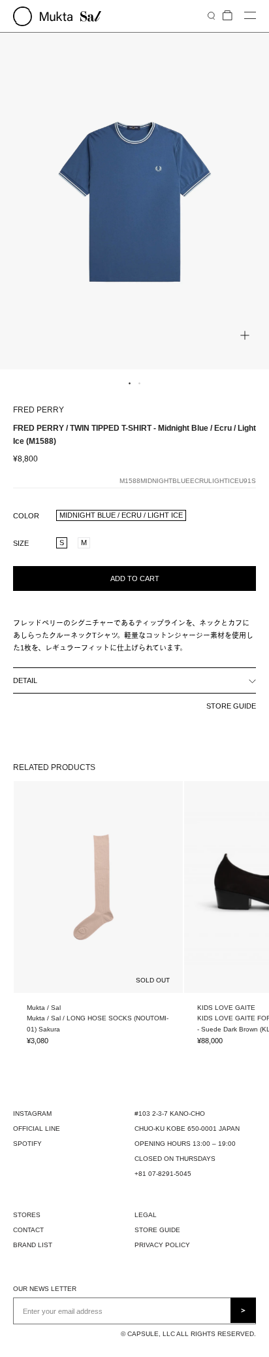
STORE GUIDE (231, 706)
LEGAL (145, 1214)
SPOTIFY (27, 1143)
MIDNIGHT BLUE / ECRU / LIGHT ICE (121, 515)
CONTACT (28, 1229)
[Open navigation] (250, 16)
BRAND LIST (32, 1244)
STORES (26, 1214)
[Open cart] (227, 16)
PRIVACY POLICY (162, 1244)
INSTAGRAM (32, 1113)
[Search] (211, 15)
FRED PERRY (38, 409)
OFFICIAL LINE (36, 1128)
